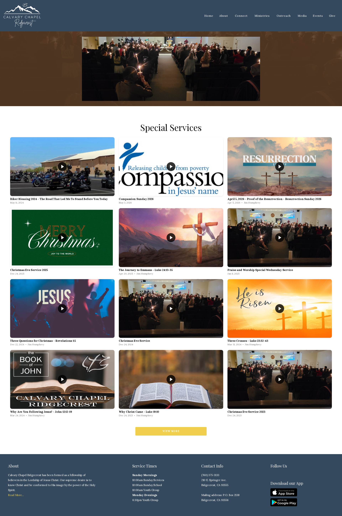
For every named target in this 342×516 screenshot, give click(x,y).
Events (318, 15)
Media (302, 15)
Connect (241, 15)
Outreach (284, 15)
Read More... (16, 495)
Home (208, 15)
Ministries (263, 15)
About (224, 15)
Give (332, 15)
